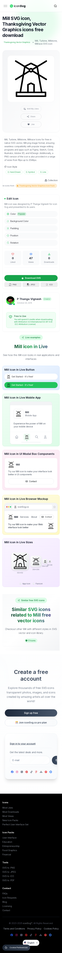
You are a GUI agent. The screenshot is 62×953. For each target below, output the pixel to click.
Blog (4, 902)
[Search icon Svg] (55, 6)
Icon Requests (9, 897)
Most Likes (7, 807)
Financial (6, 854)
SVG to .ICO (8, 876)
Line (44, 172)
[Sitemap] (41, 771)
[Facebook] (12, 771)
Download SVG (33, 278)
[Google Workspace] (50, 771)
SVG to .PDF (8, 880)
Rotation (14, 242)
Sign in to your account (23, 743)
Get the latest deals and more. (26, 752)
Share (32, 116)
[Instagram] (17, 771)
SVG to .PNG (8, 867)
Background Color (19, 221)
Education (7, 842)
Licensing (7, 906)
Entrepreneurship (11, 846)
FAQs (5, 893)
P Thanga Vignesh (29, 299)
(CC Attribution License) (25, 324)
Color (17, 214)
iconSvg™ (27, 923)
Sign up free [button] (31, 712)
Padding (14, 228)
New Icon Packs (10, 820)
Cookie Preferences (19, 947)
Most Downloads (10, 812)
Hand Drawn (15, 172)
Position (14, 235)
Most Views (8, 816)
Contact (33, 481)
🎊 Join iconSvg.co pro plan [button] (31, 722)
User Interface (9, 837)
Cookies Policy (51, 928)
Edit (48, 60)
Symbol (31, 172)
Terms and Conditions (14, 928)
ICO (51, 284)
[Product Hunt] (45, 771)
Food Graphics (9, 850)
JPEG (32, 284)
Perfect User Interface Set (15, 824)
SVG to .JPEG (9, 872)
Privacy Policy (34, 928)
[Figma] (36, 771)
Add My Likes (33, 109)
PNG (15, 284)
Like (33, 124)
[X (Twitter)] (21, 771)
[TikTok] (31, 771)
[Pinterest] (26, 771)
